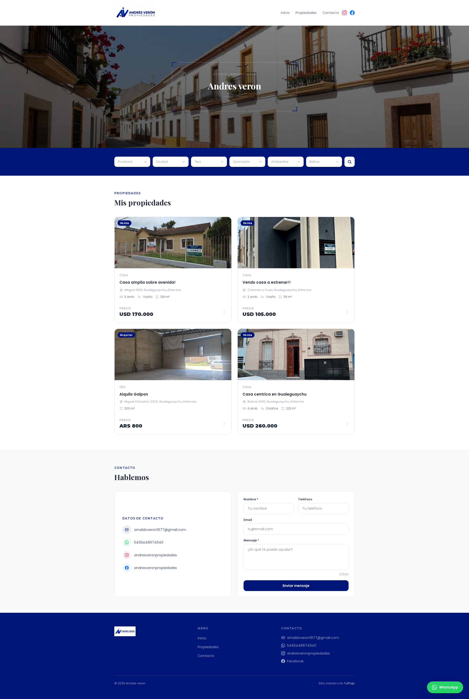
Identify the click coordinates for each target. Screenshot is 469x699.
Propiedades (306, 12)
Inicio (285, 12)
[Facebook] (352, 12)
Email (248, 520)
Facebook (295, 661)
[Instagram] (344, 12)
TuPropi (349, 683)
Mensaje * (251, 540)
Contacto (330, 12)
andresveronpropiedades (308, 653)
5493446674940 (301, 645)
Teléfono (305, 499)
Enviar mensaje (296, 585)
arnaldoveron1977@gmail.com (313, 637)
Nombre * (251, 499)
